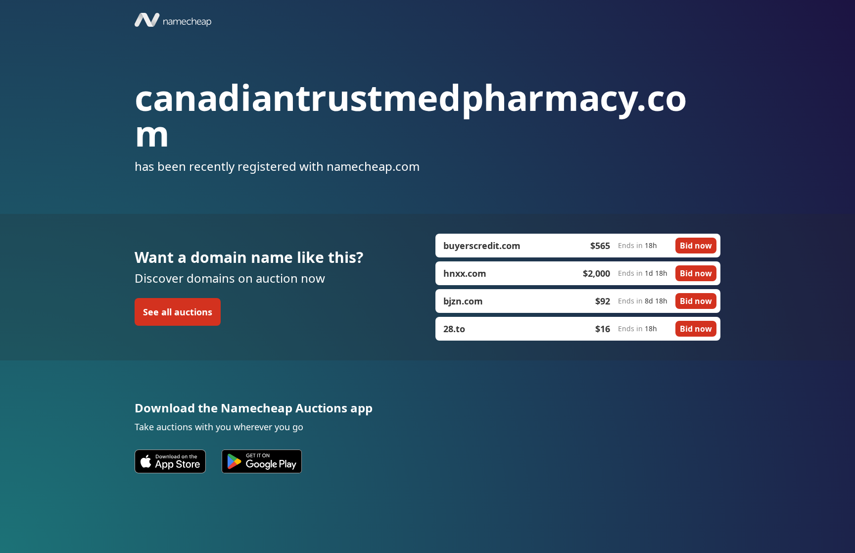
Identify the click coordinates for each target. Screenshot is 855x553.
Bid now (696, 245)
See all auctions (177, 312)
